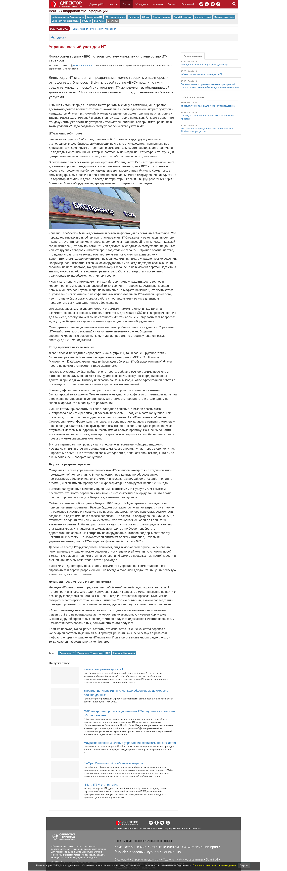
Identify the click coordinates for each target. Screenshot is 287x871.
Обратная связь (142, 828)
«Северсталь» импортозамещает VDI (201, 74)
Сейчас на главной (194, 97)
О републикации (173, 828)
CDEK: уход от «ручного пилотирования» (95, 28)
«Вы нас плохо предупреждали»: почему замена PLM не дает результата (207, 130)
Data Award (188, 4)
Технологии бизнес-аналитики (183, 859)
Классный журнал (144, 851)
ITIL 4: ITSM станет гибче (101, 784)
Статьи (126, 4)
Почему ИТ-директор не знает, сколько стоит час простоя (207, 117)
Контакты (158, 4)
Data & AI (212, 859)
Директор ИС (97, 4)
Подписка (196, 828)
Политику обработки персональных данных (214, 865)
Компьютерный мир (130, 846)
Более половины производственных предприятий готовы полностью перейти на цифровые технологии (210, 85)
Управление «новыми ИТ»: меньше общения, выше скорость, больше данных (126, 692)
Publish (120, 851)
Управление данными (146, 859)
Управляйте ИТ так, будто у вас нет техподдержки (208, 105)
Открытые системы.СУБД (170, 846)
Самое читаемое (193, 56)
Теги (186, 828)
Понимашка (171, 851)
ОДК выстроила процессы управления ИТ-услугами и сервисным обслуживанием (129, 713)
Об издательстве (122, 828)
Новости (113, 4)
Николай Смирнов (83, 65)
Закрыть (244, 865)
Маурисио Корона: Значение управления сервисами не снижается (130, 742)
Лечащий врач (206, 846)
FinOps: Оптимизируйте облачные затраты (113, 763)
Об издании (141, 4)
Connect (172, 4)
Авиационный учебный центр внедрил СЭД (204, 64)
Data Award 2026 (59, 28)
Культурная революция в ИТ (103, 669)
